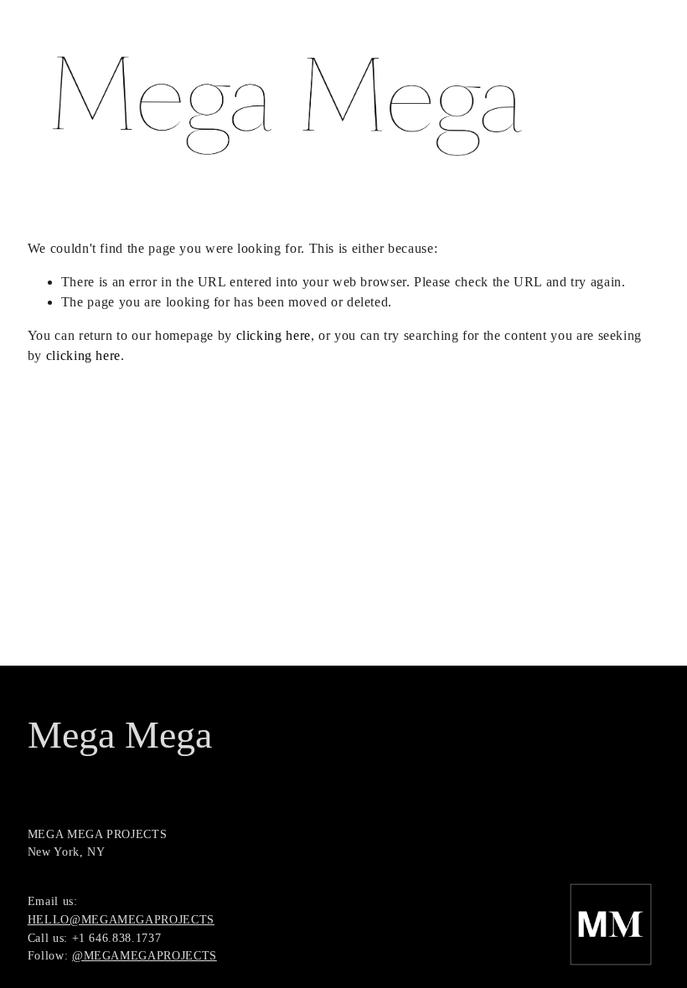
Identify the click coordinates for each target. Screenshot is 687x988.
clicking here (273, 335)
